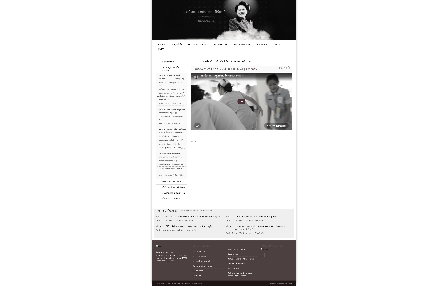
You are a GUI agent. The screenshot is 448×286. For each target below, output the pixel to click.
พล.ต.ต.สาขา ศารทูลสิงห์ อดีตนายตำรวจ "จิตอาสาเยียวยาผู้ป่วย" (193, 216)
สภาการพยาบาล (199, 256)
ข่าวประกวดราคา (168, 161)
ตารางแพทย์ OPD (219, 44)
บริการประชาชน (242, 44)
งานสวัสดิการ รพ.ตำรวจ (169, 136)
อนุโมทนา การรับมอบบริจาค (171, 89)
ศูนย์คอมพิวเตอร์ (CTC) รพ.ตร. (283, 283)
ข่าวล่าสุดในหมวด (167, 210)
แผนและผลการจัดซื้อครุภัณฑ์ (171, 165)
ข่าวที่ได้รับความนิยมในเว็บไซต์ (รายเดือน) (197, 211)
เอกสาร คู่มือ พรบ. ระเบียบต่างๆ (172, 148)
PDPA (161, 49)
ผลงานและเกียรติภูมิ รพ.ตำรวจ (172, 104)
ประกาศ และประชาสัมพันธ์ (171, 79)
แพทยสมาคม (197, 271)
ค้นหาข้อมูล (261, 44)
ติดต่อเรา (276, 44)
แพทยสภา (196, 276)
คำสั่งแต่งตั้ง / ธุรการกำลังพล (171, 132)
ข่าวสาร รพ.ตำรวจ (197, 44)
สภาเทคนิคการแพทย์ (201, 261)
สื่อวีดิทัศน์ (164, 100)
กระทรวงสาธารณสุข (236, 249)
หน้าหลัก (162, 44)
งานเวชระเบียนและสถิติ (169, 144)
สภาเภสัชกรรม (198, 252)
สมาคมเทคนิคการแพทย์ (202, 266)
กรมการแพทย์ (233, 268)
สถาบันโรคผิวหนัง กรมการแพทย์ (241, 259)
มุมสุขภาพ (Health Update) (170, 123)
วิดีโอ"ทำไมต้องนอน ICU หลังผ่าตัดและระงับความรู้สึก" (189, 226)
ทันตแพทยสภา (234, 254)
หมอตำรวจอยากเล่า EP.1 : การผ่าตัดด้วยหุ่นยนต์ (256, 216)
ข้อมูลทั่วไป (176, 44)
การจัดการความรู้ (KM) (169, 113)
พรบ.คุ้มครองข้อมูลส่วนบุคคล (170, 157)
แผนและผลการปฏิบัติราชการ (171, 140)
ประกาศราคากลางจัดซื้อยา (171, 175)
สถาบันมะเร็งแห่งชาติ (236, 264)
